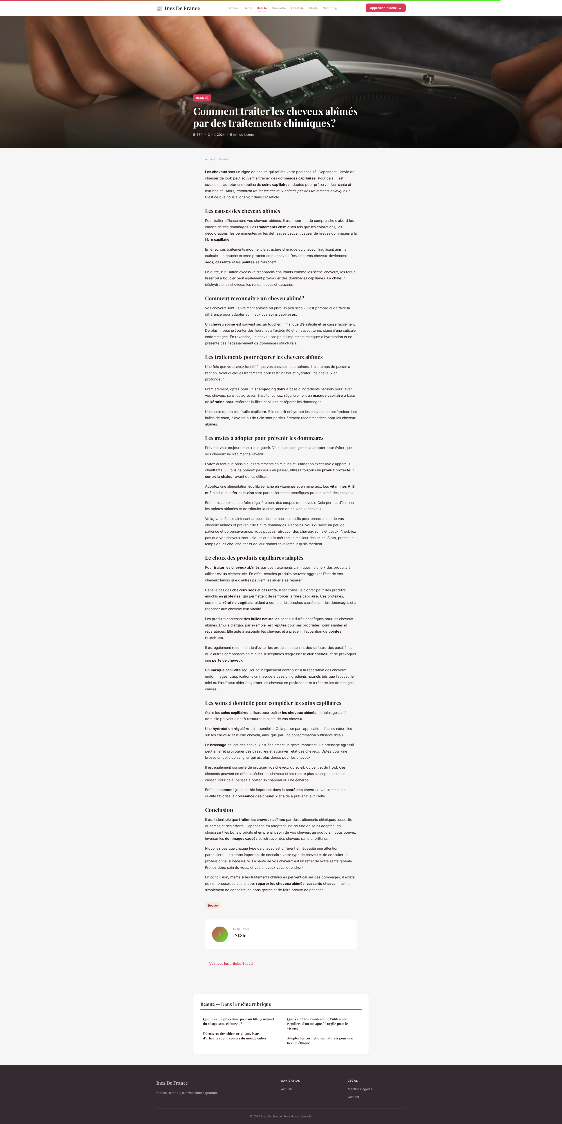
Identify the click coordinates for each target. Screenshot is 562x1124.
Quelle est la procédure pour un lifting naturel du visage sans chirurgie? (238, 1021)
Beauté (262, 8)
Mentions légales (360, 1089)
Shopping (330, 8)
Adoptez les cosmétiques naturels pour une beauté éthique (320, 1040)
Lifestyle (297, 8)
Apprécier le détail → (386, 8)
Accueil (234, 8)
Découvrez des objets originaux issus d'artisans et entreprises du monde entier (235, 1035)
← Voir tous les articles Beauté (229, 963)
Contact (353, 1097)
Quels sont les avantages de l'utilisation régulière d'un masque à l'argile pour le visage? (317, 1024)
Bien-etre (279, 8)
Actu (248, 8)
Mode (313, 8)
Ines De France (178, 7)
